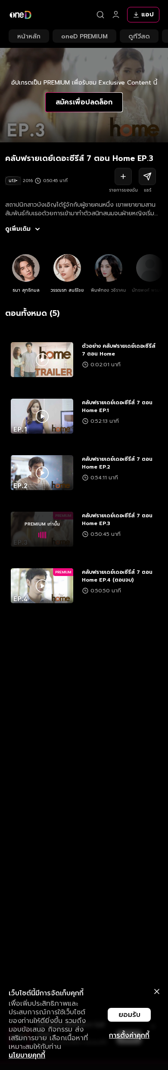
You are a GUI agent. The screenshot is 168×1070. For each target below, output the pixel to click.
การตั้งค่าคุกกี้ (129, 1035)
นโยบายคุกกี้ (27, 1055)
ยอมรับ (129, 1015)
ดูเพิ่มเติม (18, 229)
